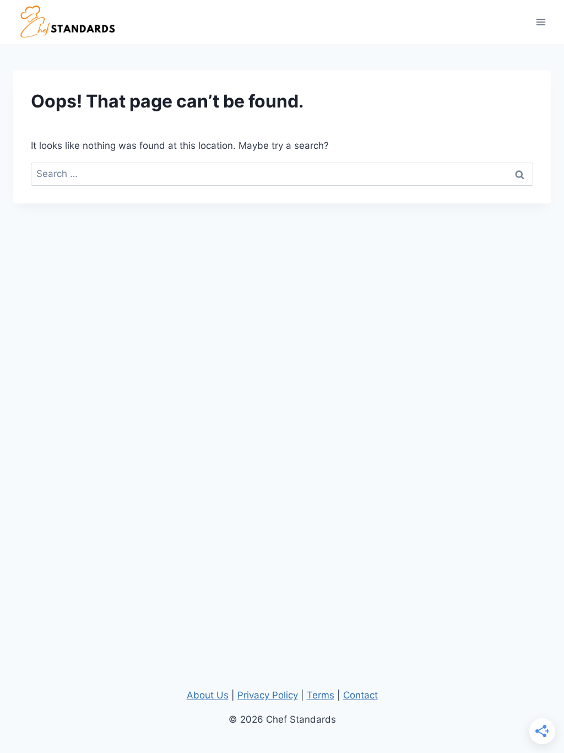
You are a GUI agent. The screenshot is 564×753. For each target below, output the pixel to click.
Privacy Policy (267, 695)
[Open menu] (540, 21)
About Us (208, 695)
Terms (320, 695)
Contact (360, 695)
